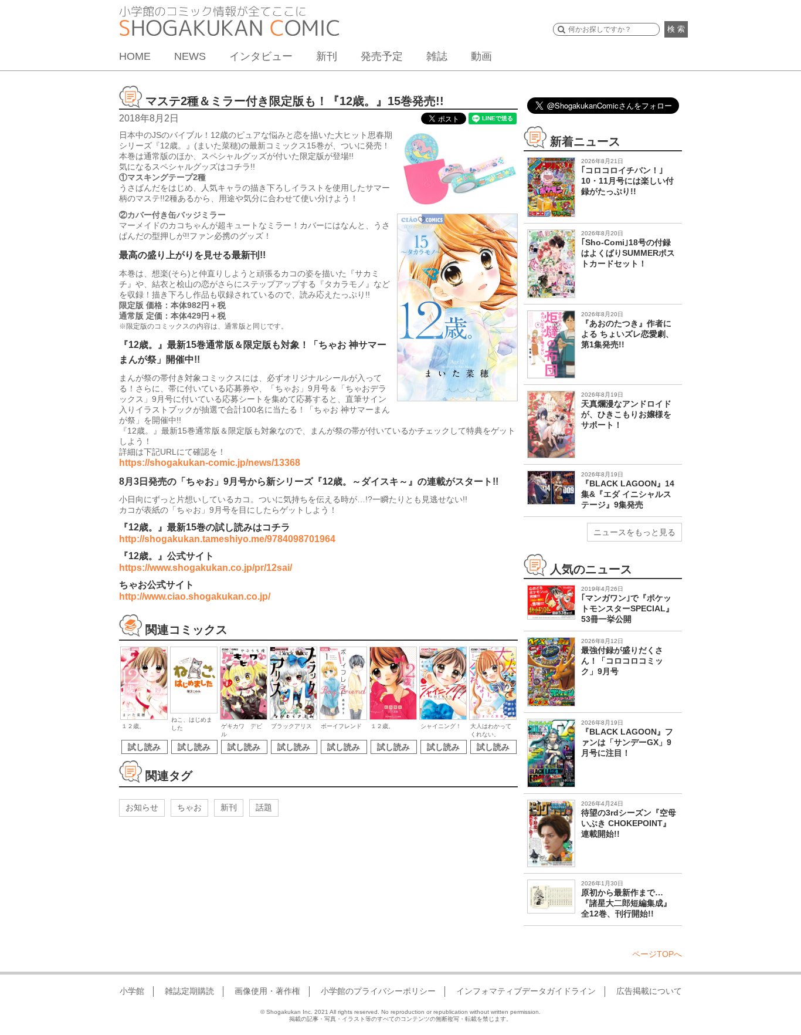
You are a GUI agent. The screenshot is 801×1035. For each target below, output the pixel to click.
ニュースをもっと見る (634, 532)
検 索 (676, 29)
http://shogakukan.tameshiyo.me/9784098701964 (227, 539)
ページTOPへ (657, 954)
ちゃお (189, 807)
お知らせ (141, 807)
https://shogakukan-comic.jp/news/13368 (209, 463)
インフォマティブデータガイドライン (526, 991)
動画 (481, 56)
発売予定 (382, 56)
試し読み (144, 747)
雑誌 (436, 56)
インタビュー (261, 56)
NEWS (190, 56)
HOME (135, 56)
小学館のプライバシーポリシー (378, 991)
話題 (264, 807)
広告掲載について (649, 991)
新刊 (326, 56)
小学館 (132, 991)
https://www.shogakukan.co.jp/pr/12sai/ (205, 568)
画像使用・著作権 (267, 991)
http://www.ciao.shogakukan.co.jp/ (194, 596)
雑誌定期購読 (189, 991)
